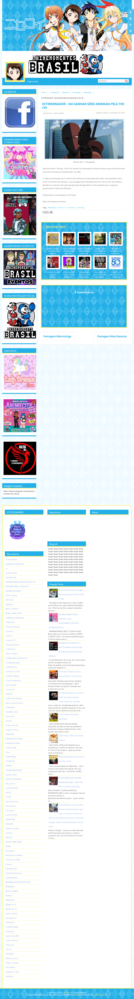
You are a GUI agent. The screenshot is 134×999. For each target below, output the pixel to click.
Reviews (9, 896)
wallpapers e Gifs (12, 972)
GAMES (9, 766)
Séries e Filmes (11, 913)
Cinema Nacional (12, 645)
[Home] (14, 71)
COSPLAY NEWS (12, 676)
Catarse (9, 636)
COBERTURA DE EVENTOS (16, 658)
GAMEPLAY (10, 761)
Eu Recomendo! (12, 725)
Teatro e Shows (12, 940)
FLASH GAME (11, 748)
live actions (10, 810)
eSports (9, 721)
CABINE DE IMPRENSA (15, 618)
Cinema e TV (66, 92)
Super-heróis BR (12, 936)
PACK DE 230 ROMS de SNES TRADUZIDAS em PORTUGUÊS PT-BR (71, 594)
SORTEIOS (10, 922)
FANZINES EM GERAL (14, 739)
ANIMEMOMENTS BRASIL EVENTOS (20, 582)
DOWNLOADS (11, 712)
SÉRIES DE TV (11, 909)
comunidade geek (13, 663)
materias (9, 833)
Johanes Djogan (100, 995)
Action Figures (11, 559)
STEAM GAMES (12, 927)
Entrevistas (10, 716)
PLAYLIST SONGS (13, 860)
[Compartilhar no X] (49, 212)
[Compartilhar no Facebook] (51, 212)
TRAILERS (10, 954)
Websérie (9, 976)
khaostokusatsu (12, 801)
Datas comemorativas (14, 703)
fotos (8, 752)
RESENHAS (10, 887)
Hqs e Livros (10, 784)
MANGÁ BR (10, 819)
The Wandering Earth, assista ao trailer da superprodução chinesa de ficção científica (71, 697)
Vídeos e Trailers (12, 963)
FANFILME (10, 734)
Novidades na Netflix (14, 855)
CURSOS (9, 694)
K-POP (8, 797)
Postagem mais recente (112, 336)
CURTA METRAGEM (14, 698)
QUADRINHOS (12, 878)
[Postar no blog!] (46, 212)
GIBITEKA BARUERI (13, 779)
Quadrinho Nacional (14, 873)
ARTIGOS (10, 600)
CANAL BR (10, 622)
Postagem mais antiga (57, 336)
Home (43, 92)
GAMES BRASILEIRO (14, 770)
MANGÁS (9, 824)
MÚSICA (9, 837)
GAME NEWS (11, 757)
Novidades (77, 92)
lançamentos (11, 806)
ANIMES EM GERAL (13, 591)
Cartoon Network (13, 627)
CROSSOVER (11, 685)
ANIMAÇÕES (55, 92)
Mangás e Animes (12, 828)
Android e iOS (11, 573)
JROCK (8, 792)
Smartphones (11, 918)
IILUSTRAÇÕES (12, 788)
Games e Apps (11, 775)
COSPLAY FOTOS (13, 672)
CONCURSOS (11, 667)
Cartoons (9, 631)
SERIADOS (10, 900)
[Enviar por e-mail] (44, 212)
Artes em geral (11, 595)
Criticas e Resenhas (13, 680)
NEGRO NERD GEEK (14, 842)
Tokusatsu (10, 945)
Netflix (8, 846)
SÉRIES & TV (11, 905)
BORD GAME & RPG (14, 613)
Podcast (9, 864)
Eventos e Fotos (12, 730)
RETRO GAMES (12, 891)
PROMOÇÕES (11, 869)
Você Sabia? (10, 967)
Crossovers (10, 689)
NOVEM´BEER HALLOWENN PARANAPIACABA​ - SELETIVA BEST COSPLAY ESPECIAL (71, 782)
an (7, 569)
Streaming (87, 92)
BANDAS (9, 604)
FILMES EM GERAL (13, 743)
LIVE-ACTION (11, 815)
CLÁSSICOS (10, 649)
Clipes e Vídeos (12, 654)
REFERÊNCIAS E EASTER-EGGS (18, 882)
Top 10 (9, 949)
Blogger (77, 995)
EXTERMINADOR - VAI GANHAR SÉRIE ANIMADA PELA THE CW (83, 106)
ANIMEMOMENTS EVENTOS (17, 586)
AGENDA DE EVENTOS (15, 564)
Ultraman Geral (12, 958)
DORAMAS (10, 707)
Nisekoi (67, 993)
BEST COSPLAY (12, 609)
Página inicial (32, 81)
